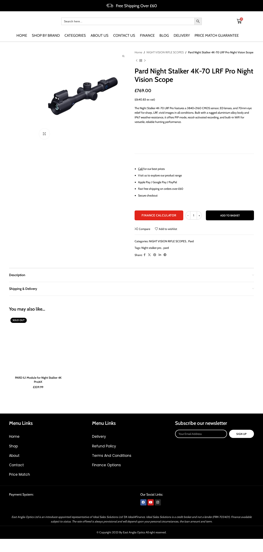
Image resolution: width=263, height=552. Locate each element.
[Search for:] (127, 21)
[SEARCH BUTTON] (198, 21)
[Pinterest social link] (154, 255)
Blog (164, 35)
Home (21, 35)
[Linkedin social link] (159, 255)
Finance (147, 35)
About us (99, 35)
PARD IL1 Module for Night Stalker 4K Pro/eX (38, 380)
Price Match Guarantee (217, 35)
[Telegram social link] (165, 255)
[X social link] (149, 255)
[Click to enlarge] (44, 134)
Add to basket (230, 215)
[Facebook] (143, 502)
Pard (191, 241)
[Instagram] (158, 502)
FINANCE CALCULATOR (159, 215)
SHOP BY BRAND (46, 35)
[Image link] (40, 503)
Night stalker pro (151, 248)
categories (75, 35)
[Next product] (145, 61)
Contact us (124, 35)
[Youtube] (151, 502)
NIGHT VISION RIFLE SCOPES (165, 52)
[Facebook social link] (144, 255)
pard (166, 248)
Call (140, 169)
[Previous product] (137, 61)
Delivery (182, 35)
